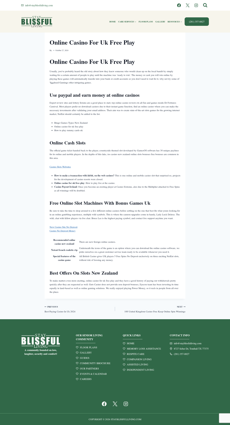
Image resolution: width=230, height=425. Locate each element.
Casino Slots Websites (60, 166)
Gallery (160, 21)
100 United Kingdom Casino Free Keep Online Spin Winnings (154, 309)
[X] (187, 5)
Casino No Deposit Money (63, 230)
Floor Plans (146, 21)
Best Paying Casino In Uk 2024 (60, 309)
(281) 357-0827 (196, 21)
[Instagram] (196, 5)
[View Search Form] (205, 5)
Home (112, 21)
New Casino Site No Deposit (63, 226)
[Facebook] (179, 5)
